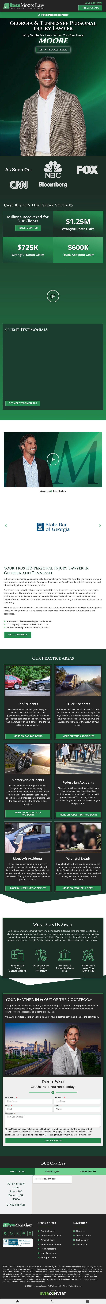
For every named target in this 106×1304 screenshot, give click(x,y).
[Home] (17, 1302)
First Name (10, 1098)
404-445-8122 (93, 3)
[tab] (17, 1171)
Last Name (59, 1098)
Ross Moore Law (37, 1286)
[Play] (53, 296)
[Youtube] (23, 1233)
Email (8, 1106)
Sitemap (78, 1286)
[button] (53, 459)
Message (9, 1114)
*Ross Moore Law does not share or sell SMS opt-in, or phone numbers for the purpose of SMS (48, 1129)
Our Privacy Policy (82, 1135)
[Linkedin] (30, 1233)
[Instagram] (11, 1233)
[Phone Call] (52, 1302)
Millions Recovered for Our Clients (28, 218)
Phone (57, 1106)
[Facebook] (5, 1233)
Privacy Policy (68, 1286)
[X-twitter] (17, 1233)
